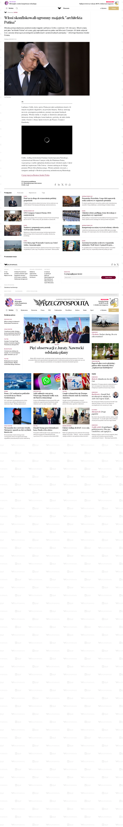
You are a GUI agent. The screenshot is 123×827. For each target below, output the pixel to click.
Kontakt (6, 273)
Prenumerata (33, 275)
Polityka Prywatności (20, 272)
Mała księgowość (49, 277)
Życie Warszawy (49, 282)
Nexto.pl (46, 275)
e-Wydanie (103, 8)
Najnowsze (32, 193)
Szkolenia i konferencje (10, 287)
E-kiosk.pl (47, 272)
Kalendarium (18, 291)
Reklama (32, 272)
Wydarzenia (24, 310)
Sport (92, 310)
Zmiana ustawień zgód (20, 273)
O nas (5, 272)
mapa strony (7, 291)
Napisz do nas (8, 275)
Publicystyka (58, 310)
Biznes (16, 12)
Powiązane (8, 193)
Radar (85, 310)
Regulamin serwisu (19, 275)
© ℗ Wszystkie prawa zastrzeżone (32, 183)
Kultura (77, 310)
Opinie (94, 374)
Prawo (42, 310)
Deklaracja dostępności (20, 279)
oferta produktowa (31, 291)
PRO (49, 310)
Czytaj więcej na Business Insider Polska (35, 175)
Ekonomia (66, 8)
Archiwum (33, 277)
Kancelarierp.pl (48, 279)
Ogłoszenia (33, 273)
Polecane (20, 193)
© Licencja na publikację (29, 181)
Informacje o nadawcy (20, 277)
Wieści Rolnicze (48, 281)
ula (22, 101)
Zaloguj (114, 8)
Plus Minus (68, 310)
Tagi (43, 193)
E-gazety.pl (47, 273)
